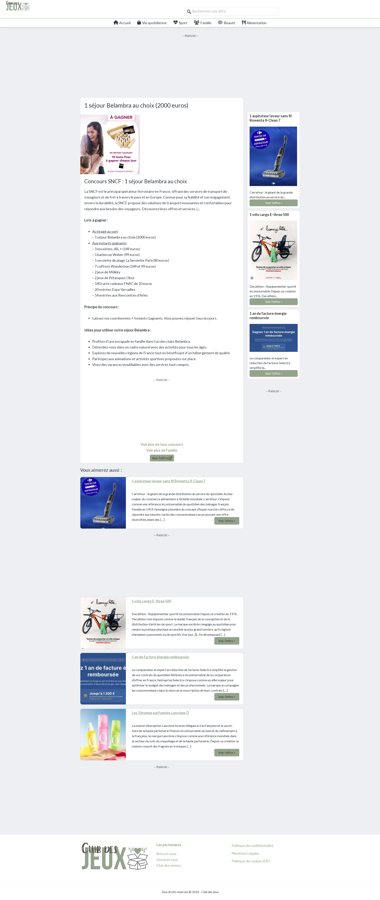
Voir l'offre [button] (160, 458)
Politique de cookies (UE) (251, 861)
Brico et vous (166, 853)
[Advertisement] (190, 66)
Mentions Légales (245, 853)
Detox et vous (167, 859)
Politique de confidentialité (252, 845)
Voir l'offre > (226, 521)
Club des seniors (168, 865)
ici (197, 209)
